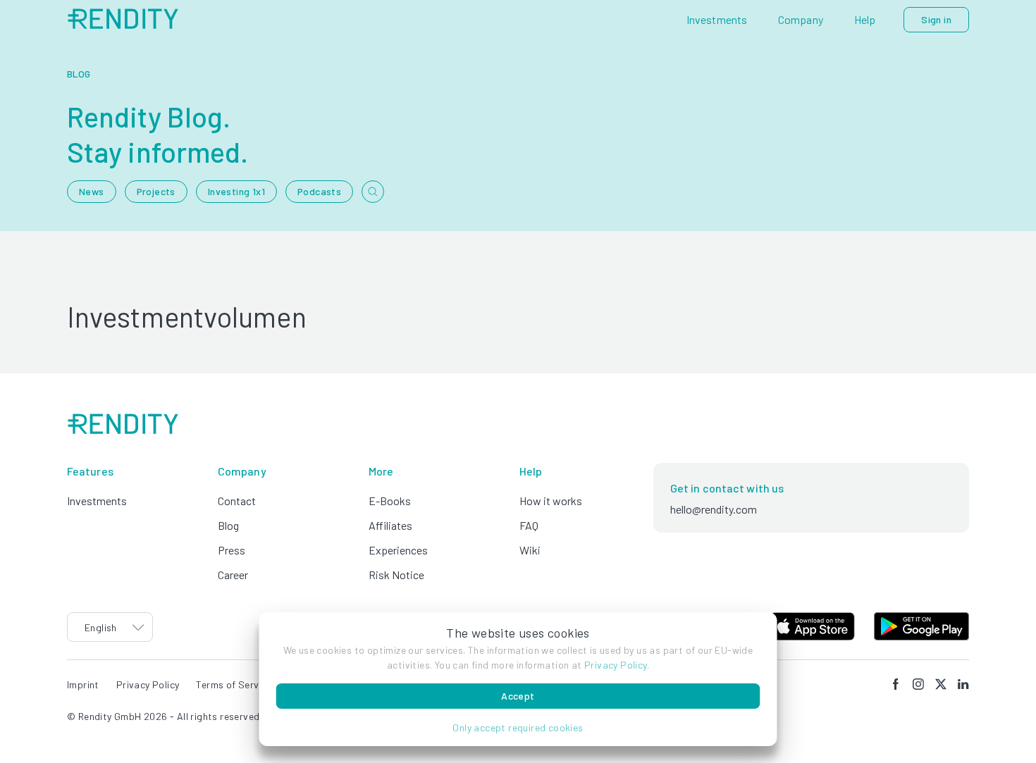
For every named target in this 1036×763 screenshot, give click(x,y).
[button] (518, 727)
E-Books (390, 500)
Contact (237, 500)
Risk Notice (396, 574)
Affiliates (390, 525)
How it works (550, 500)
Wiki (530, 550)
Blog (228, 525)
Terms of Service (233, 684)
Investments (97, 500)
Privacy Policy (615, 665)
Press (231, 550)
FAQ (528, 525)
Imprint (83, 684)
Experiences (398, 550)
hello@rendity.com (713, 509)
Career (233, 574)
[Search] (373, 191)
